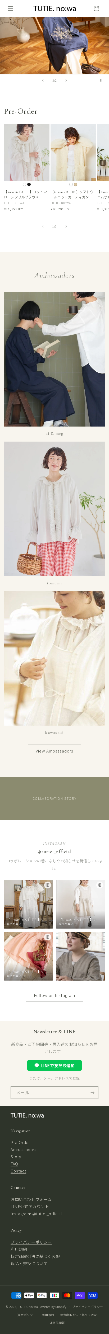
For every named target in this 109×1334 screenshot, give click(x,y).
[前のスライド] (43, 80)
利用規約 (19, 1249)
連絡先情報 (57, 1323)
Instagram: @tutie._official (36, 1213)
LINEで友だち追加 (58, 1065)
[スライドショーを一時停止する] (103, 80)
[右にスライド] (66, 226)
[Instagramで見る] (47, 885)
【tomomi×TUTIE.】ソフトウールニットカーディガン (72, 194)
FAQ (14, 1163)
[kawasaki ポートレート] (80, 956)
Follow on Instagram (54, 995)
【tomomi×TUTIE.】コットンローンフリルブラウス (25, 194)
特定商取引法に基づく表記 (35, 1256)
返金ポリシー (26, 1315)
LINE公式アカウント (30, 1206)
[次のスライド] (66, 80)
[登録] (92, 1092)
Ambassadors (24, 1149)
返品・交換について (29, 1263)
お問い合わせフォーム (31, 1199)
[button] (10, 8)
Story (16, 1156)
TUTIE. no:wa (28, 1306)
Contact (18, 1171)
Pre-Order (20, 1142)
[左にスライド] (43, 226)
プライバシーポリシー (31, 1242)
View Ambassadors (54, 751)
